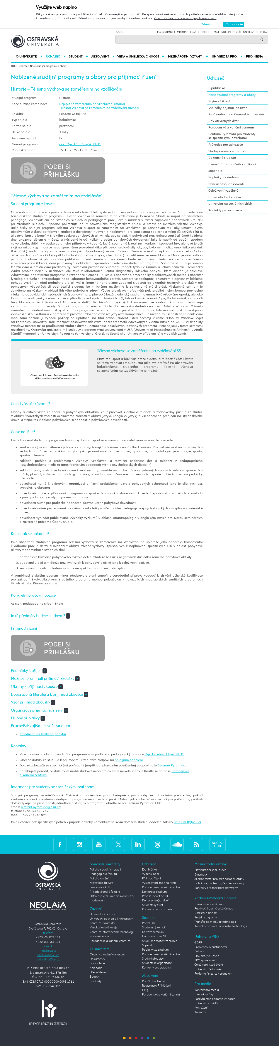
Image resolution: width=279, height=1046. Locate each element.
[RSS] (196, 844)
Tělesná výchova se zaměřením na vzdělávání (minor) (99, 108)
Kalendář (96, 968)
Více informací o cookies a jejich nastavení (185, 18)
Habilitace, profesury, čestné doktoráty (219, 883)
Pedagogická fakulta (103, 874)
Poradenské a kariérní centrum (231, 127)
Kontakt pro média (206, 990)
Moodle (203, 32)
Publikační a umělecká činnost (214, 908)
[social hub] (217, 844)
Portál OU (148, 923)
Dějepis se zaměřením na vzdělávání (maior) (92, 104)
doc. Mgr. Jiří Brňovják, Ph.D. (80, 144)
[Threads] (157, 844)
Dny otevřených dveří (223, 121)
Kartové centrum (100, 936)
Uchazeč (55, 56)
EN (122, 32)
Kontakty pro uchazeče (225, 210)
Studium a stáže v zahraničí (159, 941)
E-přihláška (216, 88)
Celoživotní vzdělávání (224, 190)
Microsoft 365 (186, 32)
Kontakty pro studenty (156, 967)
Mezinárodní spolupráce (210, 870)
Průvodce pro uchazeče (225, 144)
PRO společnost (204, 960)
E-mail (215, 32)
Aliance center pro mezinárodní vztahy (219, 879)
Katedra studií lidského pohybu (43, 734)
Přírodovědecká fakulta (105, 891)
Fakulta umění (99, 878)
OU (13, 66)
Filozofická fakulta (101, 882)
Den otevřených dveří (155, 900)
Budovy (95, 976)
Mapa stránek (166, 32)
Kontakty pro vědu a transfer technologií (220, 926)
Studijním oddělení (129, 760)
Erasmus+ (201, 874)
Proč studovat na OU (155, 896)
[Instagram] (79, 844)
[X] (118, 844)
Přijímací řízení (219, 101)
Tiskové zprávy (203, 994)
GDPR (198, 942)
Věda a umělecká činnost (140, 56)
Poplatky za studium (223, 177)
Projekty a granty (205, 917)
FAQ (145, 990)
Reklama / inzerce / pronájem (213, 973)
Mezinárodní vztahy (188, 56)
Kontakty (96, 981)
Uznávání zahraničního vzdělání (232, 164)
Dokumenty (97, 959)
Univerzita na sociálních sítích (230, 203)
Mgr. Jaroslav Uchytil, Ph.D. (164, 754)
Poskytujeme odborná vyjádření (215, 998)
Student (78, 56)
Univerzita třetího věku (224, 197)
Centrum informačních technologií (112, 932)
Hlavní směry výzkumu (209, 904)
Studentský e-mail (153, 927)
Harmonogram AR (154, 936)
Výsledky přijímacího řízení (228, 108)
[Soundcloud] (177, 844)
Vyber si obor (150, 874)
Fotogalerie (97, 963)
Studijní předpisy (153, 958)
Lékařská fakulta (101, 887)
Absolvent (102, 56)
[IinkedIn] (138, 844)
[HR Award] (47, 1012)
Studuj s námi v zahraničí (227, 151)
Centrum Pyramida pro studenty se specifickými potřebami (231, 136)
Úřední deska (98, 972)
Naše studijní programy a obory (48, 66)
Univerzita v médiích (207, 1003)
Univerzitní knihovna (103, 914)
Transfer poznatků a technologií (215, 921)
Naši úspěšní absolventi (226, 184)
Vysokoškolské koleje (103, 927)
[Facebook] (59, 844)
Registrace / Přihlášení (156, 985)
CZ (117, 32)
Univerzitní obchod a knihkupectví (111, 918)
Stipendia (215, 170)
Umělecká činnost (205, 912)
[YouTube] (98, 844)
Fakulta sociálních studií (105, 869)
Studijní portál (231, 32)
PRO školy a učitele (206, 956)
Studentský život (152, 905)
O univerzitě (29, 56)
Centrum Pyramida (171, 765)
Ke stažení (201, 1007)
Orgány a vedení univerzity (107, 954)
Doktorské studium (222, 157)
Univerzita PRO (227, 56)
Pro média (254, 56)
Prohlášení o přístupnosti (210, 947)
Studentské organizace (157, 963)
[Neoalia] (47, 905)
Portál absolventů (153, 981)
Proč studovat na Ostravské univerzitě (236, 114)
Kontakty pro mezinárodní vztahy (216, 887)
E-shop (199, 951)
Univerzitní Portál (255, 32)
